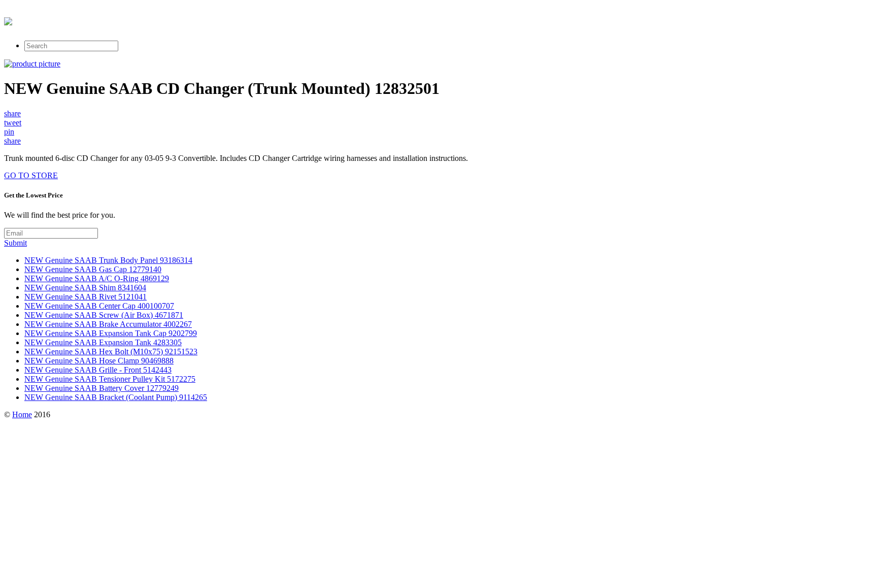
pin (9, 131)
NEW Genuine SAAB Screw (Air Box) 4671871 (103, 315)
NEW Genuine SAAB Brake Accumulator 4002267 (108, 324)
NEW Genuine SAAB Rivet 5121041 (85, 296)
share (12, 113)
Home (22, 414)
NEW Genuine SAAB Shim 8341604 (85, 287)
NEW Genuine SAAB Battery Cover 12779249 (101, 388)
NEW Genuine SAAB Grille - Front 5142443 (98, 369)
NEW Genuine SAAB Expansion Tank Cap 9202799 (110, 333)
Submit (15, 243)
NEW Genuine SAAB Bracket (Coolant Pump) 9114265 (115, 397)
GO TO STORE (31, 175)
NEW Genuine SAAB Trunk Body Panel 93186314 (108, 260)
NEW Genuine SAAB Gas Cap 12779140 (92, 269)
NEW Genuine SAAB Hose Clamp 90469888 (99, 360)
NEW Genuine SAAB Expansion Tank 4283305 (103, 342)
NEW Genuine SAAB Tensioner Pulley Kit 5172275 (109, 379)
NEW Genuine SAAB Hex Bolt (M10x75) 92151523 (110, 351)
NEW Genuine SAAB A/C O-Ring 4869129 (96, 278)
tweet (12, 122)
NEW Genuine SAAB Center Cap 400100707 (99, 306)
